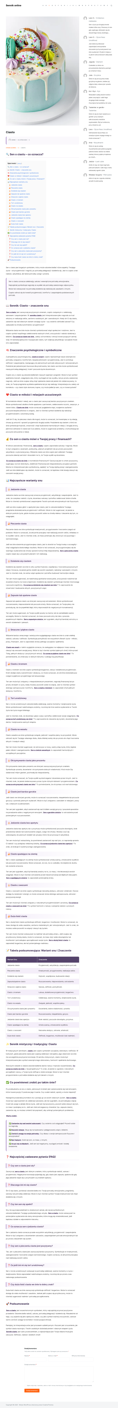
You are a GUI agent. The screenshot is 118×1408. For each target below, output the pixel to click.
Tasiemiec (93, 110)
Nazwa (27, 1356)
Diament (99, 62)
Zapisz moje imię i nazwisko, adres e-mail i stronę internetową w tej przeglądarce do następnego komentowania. (59, 1385)
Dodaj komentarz (30, 1364)
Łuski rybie (100, 161)
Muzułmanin (98, 143)
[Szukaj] (111, 5)
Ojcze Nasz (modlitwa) (103, 129)
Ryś (98, 91)
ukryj (19, 163)
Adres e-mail (53, 1356)
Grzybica (97, 75)
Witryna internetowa (78, 1356)
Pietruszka (107, 175)
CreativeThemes (48, 1405)
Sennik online (13, 5)
